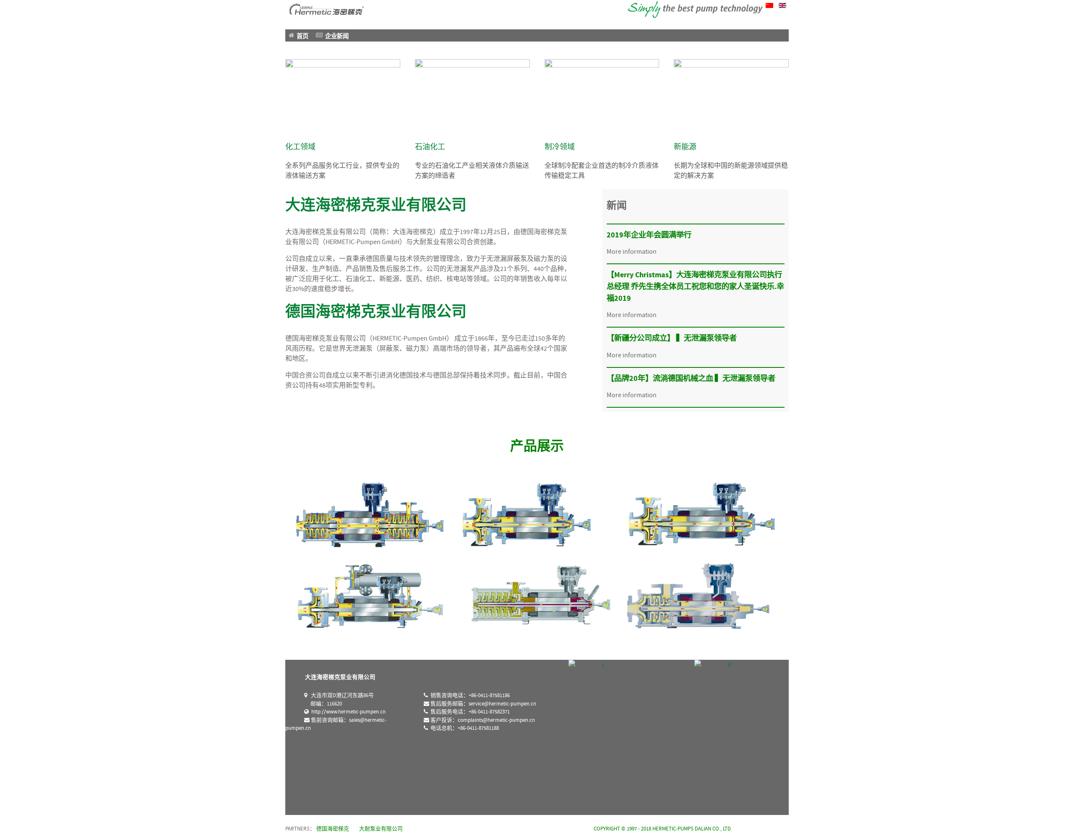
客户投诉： (482, 720)
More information (632, 251)
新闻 (617, 205)
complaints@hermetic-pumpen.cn (496, 720)
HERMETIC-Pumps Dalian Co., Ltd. (692, 829)
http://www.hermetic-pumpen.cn (347, 712)
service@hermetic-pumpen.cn (502, 704)
